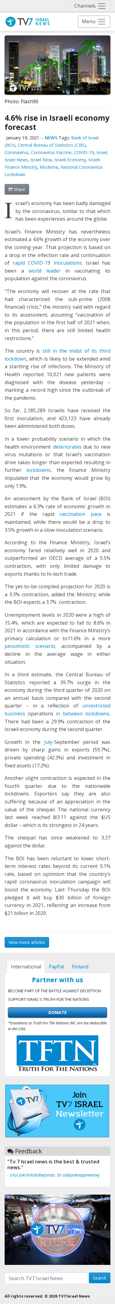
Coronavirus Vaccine (51, 152)
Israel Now (41, 160)
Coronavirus (17, 152)
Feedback (28, 1151)
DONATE (57, 1012)
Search (99, 1278)
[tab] (26, 966)
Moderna (49, 167)
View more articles (27, 942)
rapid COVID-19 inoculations (47, 262)
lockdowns (38, 470)
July (48, 742)
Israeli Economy (70, 160)
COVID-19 (84, 152)
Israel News (16, 160)
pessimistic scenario (30, 646)
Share (19, 189)
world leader (45, 270)
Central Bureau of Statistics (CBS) (52, 145)
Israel (101, 152)
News (51, 138)
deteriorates (67, 446)
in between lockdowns (82, 713)
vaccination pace (80, 514)
